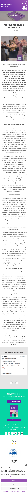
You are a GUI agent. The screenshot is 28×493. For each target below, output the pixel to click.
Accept (14, 480)
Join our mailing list (14, 401)
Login (17, 427)
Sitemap (23, 427)
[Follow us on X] (9, 433)
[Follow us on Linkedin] (15, 433)
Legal (5, 425)
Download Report (14, 420)
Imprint (23, 491)
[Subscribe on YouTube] (22, 433)
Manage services (13, 476)
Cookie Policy (6, 491)
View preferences (14, 488)
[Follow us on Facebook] (6, 433)
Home (13, 427)
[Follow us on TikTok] (19, 433)
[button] (26, 465)
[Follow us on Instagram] (12, 433)
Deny (14, 484)
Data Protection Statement (15, 491)
